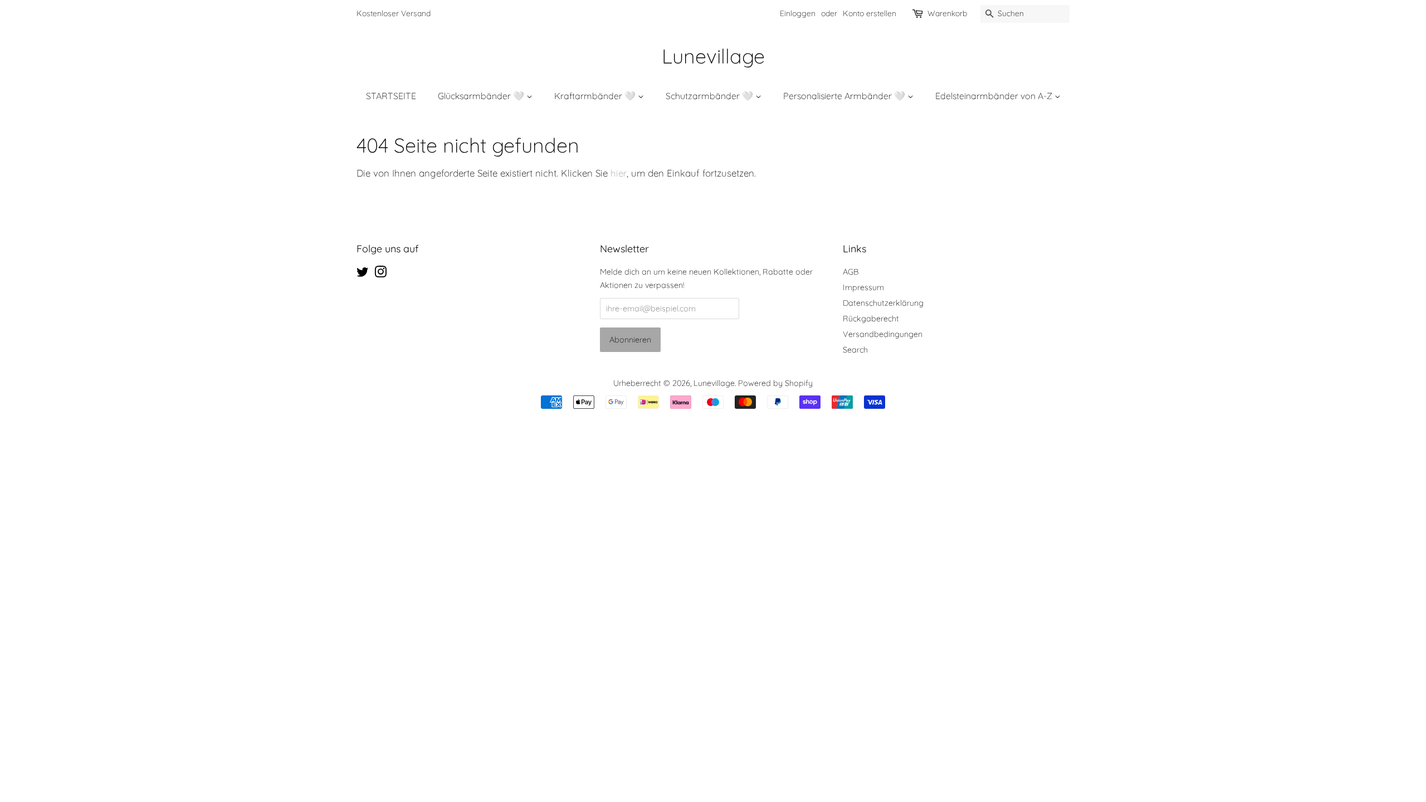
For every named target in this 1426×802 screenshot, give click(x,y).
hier (619, 173)
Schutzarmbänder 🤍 (710, 95)
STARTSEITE (391, 95)
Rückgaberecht (871, 319)
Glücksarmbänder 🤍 (482, 95)
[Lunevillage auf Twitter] (362, 274)
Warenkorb (947, 13)
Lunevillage (713, 56)
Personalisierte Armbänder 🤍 (845, 95)
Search (855, 350)
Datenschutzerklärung (883, 303)
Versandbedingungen (882, 334)
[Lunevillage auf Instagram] (380, 274)
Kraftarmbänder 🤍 (596, 95)
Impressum (863, 287)
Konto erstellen (869, 13)
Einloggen (797, 13)
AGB (850, 272)
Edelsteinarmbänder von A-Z (994, 95)
